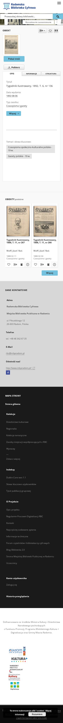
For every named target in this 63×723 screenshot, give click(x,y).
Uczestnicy (11, 563)
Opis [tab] (12, 74)
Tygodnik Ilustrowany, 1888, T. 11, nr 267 (18, 241)
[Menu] (59, 3)
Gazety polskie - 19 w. (19, 156)
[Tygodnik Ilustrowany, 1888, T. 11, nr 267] (18, 221)
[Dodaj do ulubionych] (50, 30)
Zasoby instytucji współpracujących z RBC (26, 442)
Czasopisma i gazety (16, 105)
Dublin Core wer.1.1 (16, 477)
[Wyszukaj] (58, 16)
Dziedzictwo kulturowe (17, 421)
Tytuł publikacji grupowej (18, 490)
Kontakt (10, 523)
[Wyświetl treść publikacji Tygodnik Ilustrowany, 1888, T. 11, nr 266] (48, 264)
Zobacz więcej (13, 458)
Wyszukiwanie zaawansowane (38, 22)
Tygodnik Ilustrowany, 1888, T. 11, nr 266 (45, 241)
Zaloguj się (11, 584)
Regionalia (11, 428)
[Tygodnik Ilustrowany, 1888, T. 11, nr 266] (45, 221)
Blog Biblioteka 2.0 (15, 549)
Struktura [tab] (51, 74)
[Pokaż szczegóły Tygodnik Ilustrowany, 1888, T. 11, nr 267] (27, 264)
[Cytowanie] (56, 30)
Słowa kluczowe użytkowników (21, 484)
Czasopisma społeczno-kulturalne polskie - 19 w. (30, 149)
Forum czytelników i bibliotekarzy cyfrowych (28, 543)
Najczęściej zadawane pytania (21, 529)
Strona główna (12, 404)
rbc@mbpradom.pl (15, 353)
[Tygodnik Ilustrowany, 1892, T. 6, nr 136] (11, 44)
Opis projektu (13, 509)
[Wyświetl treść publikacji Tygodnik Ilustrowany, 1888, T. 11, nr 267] (21, 264)
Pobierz (15, 67)
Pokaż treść (14, 58)
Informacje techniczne (17, 536)
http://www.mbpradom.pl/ (19, 368)
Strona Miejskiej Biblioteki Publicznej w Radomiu (30, 556)
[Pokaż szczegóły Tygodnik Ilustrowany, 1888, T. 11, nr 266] (54, 264)
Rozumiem (37, 714)
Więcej (49, 272)
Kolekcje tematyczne (16, 435)
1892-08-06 (12, 95)
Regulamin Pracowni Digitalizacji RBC (24, 516)
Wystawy (10, 448)
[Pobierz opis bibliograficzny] (15, 264)
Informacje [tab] (31, 74)
